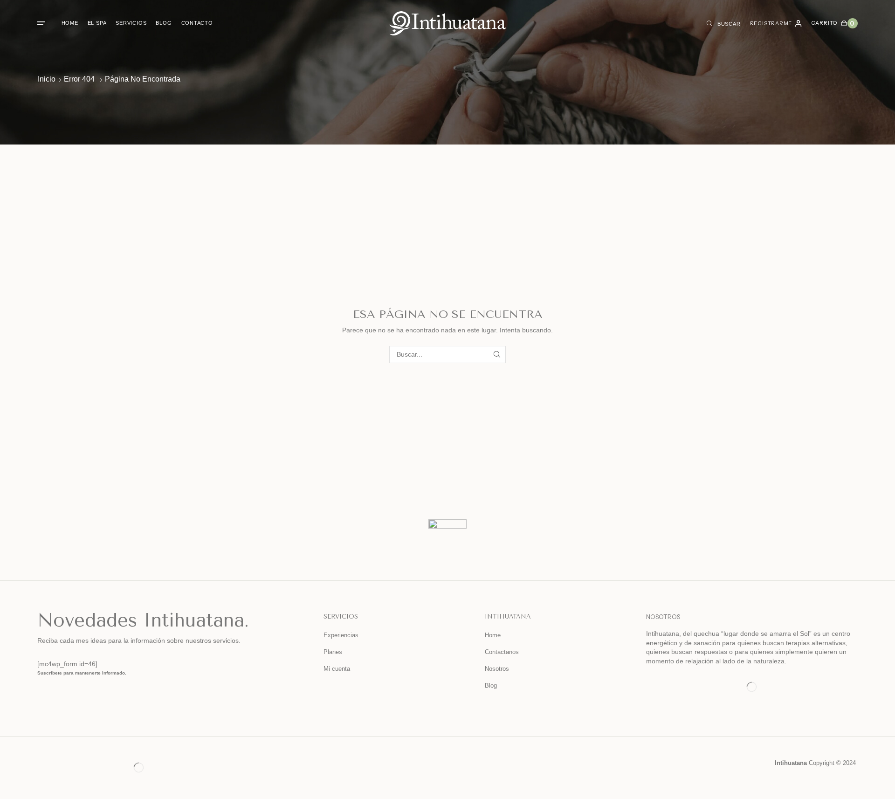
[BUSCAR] (497, 354)
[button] (41, 23)
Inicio (46, 79)
